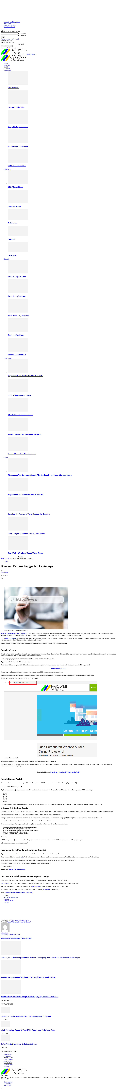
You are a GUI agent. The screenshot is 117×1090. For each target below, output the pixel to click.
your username (22, 33)
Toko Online (8, 358)
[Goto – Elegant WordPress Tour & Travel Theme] (18, 530)
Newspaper (12, 255)
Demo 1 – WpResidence (17, 296)
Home (6, 63)
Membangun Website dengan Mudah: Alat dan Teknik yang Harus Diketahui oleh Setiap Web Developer (40, 958)
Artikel (7, 558)
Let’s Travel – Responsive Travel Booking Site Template (29, 514)
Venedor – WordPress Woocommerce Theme (24, 434)
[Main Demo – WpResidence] (18, 312)
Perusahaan (7, 70)
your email (21, 44)
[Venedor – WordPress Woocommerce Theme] (18, 431)
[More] (30, 582)
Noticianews (12, 223)
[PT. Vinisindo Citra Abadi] (18, 142)
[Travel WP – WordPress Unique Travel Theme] (18, 549)
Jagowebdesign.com (58, 668)
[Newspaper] (18, 252)
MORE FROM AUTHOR (24, 938)
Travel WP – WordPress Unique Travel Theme (25, 553)
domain (21, 857)
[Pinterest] (17, 581)
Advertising (7, 1083)
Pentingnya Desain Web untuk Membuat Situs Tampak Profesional (26, 1016)
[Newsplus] (18, 235)
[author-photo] (5, 931)
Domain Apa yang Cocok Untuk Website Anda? (65, 772)
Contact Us (7, 23)
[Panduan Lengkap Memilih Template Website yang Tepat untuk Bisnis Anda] (11, 993)
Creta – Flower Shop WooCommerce (22, 454)
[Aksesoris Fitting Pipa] (18, 103)
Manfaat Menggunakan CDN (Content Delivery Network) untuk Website (28, 977)
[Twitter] (10, 581)
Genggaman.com (14, 206)
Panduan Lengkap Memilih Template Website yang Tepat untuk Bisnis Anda (29, 997)
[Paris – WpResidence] (18, 331)
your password (22, 35)
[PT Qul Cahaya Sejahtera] (18, 123)
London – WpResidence (17, 355)
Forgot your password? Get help (10, 39)
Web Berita (7, 169)
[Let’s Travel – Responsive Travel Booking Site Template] (18, 510)
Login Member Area (10, 25)
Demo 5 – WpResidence (17, 277)
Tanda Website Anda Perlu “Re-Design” (19, 922)
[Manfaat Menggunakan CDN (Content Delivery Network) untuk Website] (11, 973)
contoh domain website (11, 897)
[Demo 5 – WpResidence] (18, 273)
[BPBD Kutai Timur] (18, 183)
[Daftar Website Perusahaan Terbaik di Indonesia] (5, 1040)
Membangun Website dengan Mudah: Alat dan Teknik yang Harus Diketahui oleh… (40, 475)
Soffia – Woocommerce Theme (19, 395)
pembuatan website (10, 638)
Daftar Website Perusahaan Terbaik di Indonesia (19, 1044)
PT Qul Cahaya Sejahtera (18, 127)
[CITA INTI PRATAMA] (18, 162)
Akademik (7, 68)
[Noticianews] (18, 219)
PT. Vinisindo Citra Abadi (18, 146)
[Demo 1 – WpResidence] (18, 292)
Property (6, 259)
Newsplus (11, 239)
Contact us (7, 1085)
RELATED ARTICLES (8, 938)
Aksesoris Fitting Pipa (16, 107)
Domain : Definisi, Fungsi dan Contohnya (14, 633)
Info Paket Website (9, 27)
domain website (8, 900)
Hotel (6, 67)
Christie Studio (13, 88)
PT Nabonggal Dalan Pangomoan (19, 920)
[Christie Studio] (18, 84)
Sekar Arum (4, 572)
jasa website (46, 889)
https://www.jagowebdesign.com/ (10, 934)
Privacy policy (8, 1082)
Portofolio (7, 65)
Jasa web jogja (5, 883)
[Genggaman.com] (18, 203)
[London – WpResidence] (18, 351)
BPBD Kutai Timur (15, 187)
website (6, 902)
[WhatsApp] (23, 581)
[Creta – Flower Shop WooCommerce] (18, 450)
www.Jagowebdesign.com (12, 22)
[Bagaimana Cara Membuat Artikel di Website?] (18, 372)
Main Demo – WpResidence (18, 316)
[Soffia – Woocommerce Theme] (18, 392)
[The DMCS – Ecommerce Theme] (18, 411)
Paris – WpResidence (16, 335)
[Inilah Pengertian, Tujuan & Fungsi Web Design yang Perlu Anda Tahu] (5, 1026)
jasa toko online (36, 886)
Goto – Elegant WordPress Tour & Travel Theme (26, 534)
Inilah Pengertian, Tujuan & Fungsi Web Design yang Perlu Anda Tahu (28, 1030)
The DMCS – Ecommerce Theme (20, 415)
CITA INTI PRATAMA (17, 166)
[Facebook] (4, 581)
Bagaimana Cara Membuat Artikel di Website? (25, 376)
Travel (6, 457)
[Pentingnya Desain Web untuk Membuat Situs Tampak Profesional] (5, 1012)
